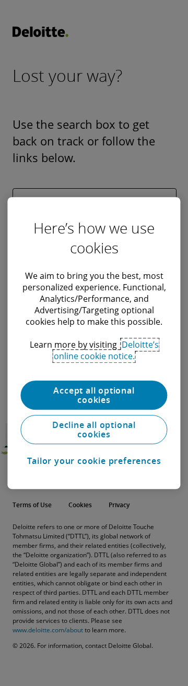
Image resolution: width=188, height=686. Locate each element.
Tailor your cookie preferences (94, 461)
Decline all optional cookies (94, 429)
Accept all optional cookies (93, 395)
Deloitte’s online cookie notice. (106, 350)
